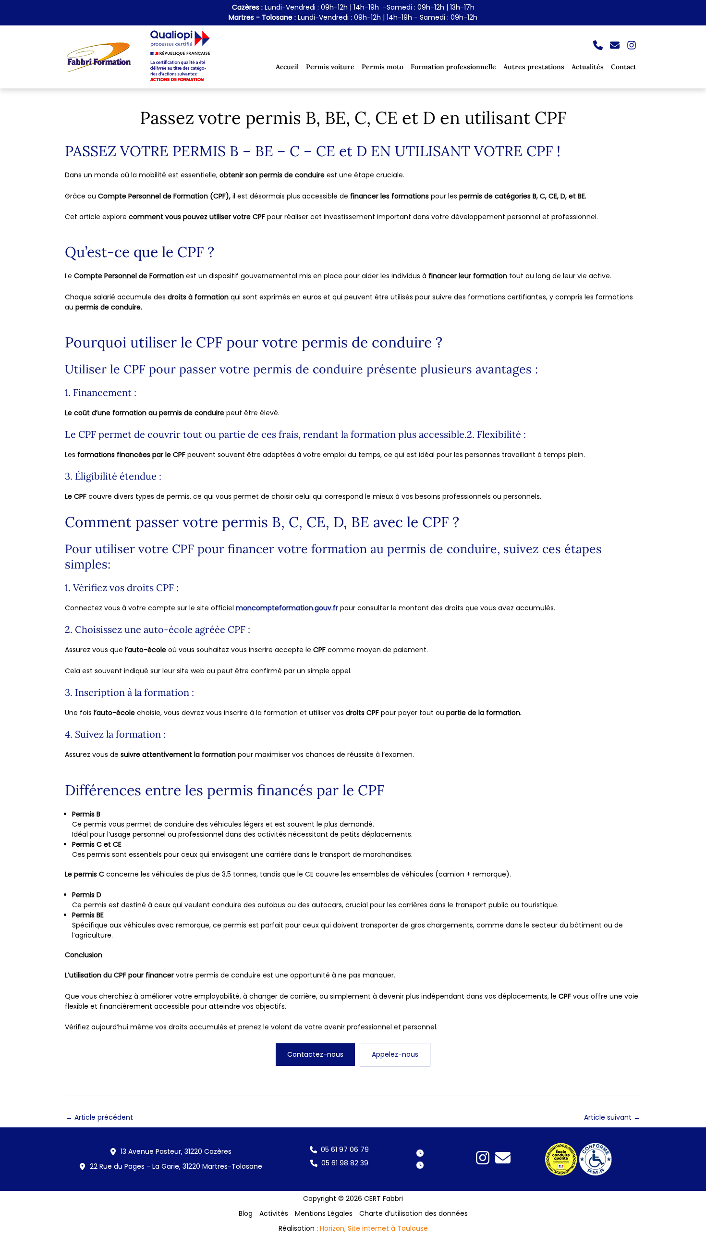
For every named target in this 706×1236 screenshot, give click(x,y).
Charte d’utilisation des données (413, 1213)
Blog (246, 1213)
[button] (598, 45)
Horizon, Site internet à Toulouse (374, 1228)
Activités (273, 1213)
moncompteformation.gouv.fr (287, 608)
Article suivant (612, 1117)
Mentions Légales (324, 1213)
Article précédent (99, 1117)
